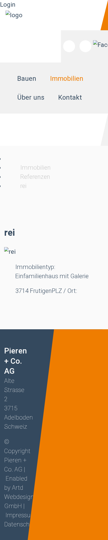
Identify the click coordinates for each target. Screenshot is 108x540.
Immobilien (35, 167)
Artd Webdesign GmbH (19, 496)
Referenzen (35, 176)
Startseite (8, 158)
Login (8, 4)
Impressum (21, 515)
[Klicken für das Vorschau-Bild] (10, 251)
